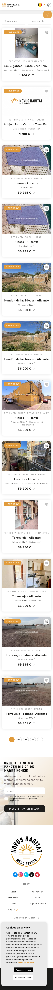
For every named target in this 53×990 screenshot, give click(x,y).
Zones (13, 903)
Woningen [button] (37, 891)
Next (48, 44)
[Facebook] (15, 874)
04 (33, 740)
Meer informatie (26, 962)
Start (13, 891)
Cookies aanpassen (23, 977)
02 (19, 740)
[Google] (37, 874)
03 (26, 740)
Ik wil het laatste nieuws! (24, 809)
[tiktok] (31, 874)
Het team (13, 897)
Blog (37, 897)
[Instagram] (20, 874)
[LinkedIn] (26, 874)
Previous (4, 44)
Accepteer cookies (23, 970)
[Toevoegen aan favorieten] (46, 32)
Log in (12, 909)
